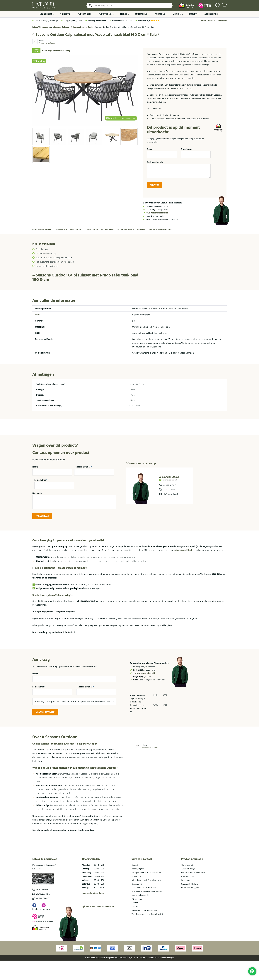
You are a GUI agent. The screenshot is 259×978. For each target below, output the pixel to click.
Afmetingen (75, 229)
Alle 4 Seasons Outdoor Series (193, 872)
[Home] (43, 5)
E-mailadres (187, 149)
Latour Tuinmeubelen (41, 27)
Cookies (135, 903)
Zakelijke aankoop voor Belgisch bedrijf (147, 914)
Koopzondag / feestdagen (93, 893)
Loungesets (46, 14)
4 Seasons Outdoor (61, 27)
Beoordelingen (91, 229)
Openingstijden (138, 869)
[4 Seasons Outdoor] (35, 41)
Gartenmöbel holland (189, 884)
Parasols (160, 14)
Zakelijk (135, 906)
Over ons (211, 21)
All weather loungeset (190, 887)
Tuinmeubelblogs (188, 869)
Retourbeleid (137, 884)
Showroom (222, 21)
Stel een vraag (107, 229)
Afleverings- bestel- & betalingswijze (146, 880)
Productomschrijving (42, 229)
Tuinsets (65, 14)
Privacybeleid (137, 899)
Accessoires (211, 14)
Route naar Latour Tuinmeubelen (100, 906)
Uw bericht (37, 493)
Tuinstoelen (105, 14)
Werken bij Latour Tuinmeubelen (145, 910)
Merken (177, 14)
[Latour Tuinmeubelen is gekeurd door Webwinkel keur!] (204, 5)
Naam (149, 149)
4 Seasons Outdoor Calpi (81, 27)
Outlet (193, 14)
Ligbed (123, 14)
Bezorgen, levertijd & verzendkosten (146, 872)
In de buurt (185, 880)
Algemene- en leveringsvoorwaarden (147, 891)
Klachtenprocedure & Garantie (144, 887)
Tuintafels (141, 14)
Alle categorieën (187, 865)
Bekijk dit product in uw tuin (122, 118)
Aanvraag (141, 229)
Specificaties (61, 229)
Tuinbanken (84, 14)
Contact (203, 21)
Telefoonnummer (83, 467)
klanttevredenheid (157, 213)
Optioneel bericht (155, 162)
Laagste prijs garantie (140, 895)
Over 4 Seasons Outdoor (160, 229)
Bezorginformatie (125, 229)
